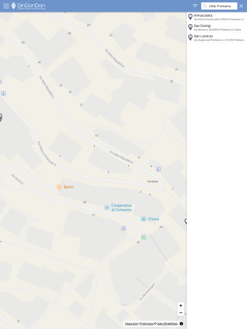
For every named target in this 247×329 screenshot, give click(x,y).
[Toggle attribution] (181, 324)
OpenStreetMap (167, 324)
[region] (93, 170)
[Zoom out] (180, 312)
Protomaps (146, 324)
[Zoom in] (180, 305)
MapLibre (131, 324)
